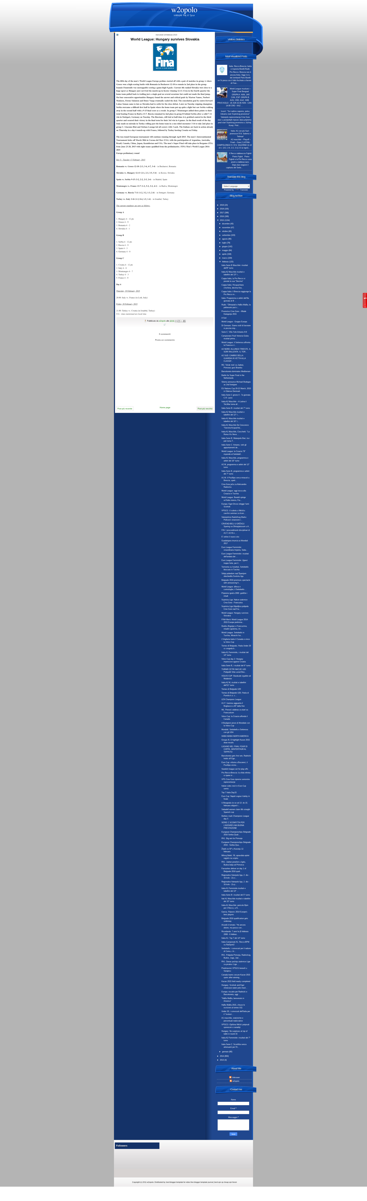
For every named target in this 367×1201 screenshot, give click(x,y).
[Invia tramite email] (176, 321)
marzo (225, 258)
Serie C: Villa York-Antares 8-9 (234, 332)
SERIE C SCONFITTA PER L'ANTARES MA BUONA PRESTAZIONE (232, 825)
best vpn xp (219, 1182)
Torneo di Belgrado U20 (231, 689)
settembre (226, 235)
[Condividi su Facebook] (184, 321)
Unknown (236, 1077)
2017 (222, 213)
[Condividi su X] (181, 321)
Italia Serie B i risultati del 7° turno (235, 408)
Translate (244, 190)
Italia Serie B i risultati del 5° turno (235, 895)
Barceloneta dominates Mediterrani (235, 371)
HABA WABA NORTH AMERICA (235, 736)
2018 (222, 209)
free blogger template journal (202, 1182)
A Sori (224, 318)
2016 (222, 216)
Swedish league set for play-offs (234, 769)
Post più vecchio (205, 408)
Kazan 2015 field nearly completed (235, 981)
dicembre (226, 224)
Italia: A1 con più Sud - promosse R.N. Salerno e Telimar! (240, 134)
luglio (224, 243)
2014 (222, 1056)
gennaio (225, 1052)
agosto (225, 239)
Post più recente (124, 408)
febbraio (225, 262)
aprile (224, 254)
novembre (226, 227)
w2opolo (184, 9)
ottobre (225, 231)
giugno (225, 246)
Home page (165, 407)
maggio (225, 250)
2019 (222, 205)
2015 (222, 220)
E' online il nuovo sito (230, 537)
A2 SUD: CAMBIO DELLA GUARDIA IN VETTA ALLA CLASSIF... (233, 358)
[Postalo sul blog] (178, 321)
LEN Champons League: (231, 699)
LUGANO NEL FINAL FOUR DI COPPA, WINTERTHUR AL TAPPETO (234, 749)
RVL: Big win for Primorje (231, 838)
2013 (222, 1060)
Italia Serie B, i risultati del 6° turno (235, 665)
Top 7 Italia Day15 (229, 792)
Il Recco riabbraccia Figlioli (240, 153)
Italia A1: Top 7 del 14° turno (233, 938)
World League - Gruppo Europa (234, 322)
